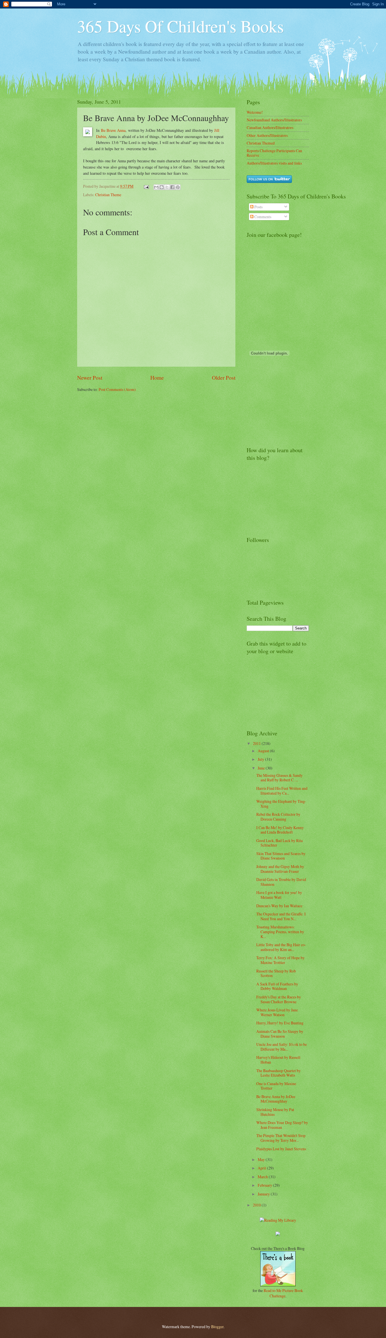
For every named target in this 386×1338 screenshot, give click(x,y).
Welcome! (255, 112)
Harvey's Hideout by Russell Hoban (278, 1060)
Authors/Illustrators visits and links (274, 163)
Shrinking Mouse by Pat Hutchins (275, 1112)
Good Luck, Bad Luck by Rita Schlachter (279, 843)
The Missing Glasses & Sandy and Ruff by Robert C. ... (279, 778)
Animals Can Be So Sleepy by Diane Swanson (279, 1034)
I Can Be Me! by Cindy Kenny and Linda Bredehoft (280, 830)
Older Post (223, 377)
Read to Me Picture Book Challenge (283, 1293)
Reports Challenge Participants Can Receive (274, 153)
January (264, 1194)
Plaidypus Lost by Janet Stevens (281, 1148)
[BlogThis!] (161, 187)
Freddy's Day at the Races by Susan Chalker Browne (278, 999)
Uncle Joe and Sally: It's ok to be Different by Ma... (281, 1047)
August (264, 750)
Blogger (217, 1326)
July (261, 759)
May (262, 1159)
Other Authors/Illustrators (267, 135)
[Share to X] (167, 187)
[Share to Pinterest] (178, 187)
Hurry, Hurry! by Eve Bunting (279, 1023)
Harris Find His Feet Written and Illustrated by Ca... (281, 791)
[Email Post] (146, 186)
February (265, 1185)
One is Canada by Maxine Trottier (276, 1086)
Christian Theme (108, 194)
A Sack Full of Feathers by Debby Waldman (277, 986)
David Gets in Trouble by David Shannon (281, 882)
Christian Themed (261, 143)
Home (157, 377)
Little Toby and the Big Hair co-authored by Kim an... (281, 947)
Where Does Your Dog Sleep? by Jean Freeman (282, 1125)
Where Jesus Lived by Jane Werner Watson (277, 1012)
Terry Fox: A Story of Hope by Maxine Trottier (280, 960)
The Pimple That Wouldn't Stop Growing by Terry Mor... (280, 1138)
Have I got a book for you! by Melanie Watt (279, 895)
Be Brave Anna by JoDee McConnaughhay (275, 1099)
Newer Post (89, 377)
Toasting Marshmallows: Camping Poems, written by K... (280, 931)
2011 (257, 743)
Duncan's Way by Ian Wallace (279, 905)
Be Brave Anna (113, 130)
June (262, 768)
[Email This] (156, 187)
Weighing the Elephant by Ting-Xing (281, 804)
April (262, 1168)
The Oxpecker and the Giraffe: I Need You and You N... (281, 916)
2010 (257, 1205)
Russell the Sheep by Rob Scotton (276, 973)
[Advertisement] (275, 691)
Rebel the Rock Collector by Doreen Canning (278, 817)
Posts (258, 206)
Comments (262, 216)
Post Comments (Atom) (117, 389)
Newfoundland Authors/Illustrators (274, 120)
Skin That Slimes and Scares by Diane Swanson (280, 856)
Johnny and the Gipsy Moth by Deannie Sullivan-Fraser (280, 869)
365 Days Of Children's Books (180, 26)
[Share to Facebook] (172, 187)
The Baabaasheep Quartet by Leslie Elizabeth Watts (278, 1073)
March (263, 1176)
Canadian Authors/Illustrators (270, 127)
